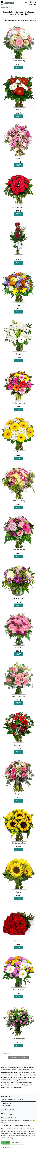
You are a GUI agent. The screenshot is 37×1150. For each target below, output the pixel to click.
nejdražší (33, 20)
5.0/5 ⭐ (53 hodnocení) (8, 1118)
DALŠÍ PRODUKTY (18, 1058)
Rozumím (6, 1142)
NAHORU (6, 1053)
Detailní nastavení (17, 1142)
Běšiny (11, 7)
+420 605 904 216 (8, 1110)
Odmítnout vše (7, 1147)
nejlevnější (24, 20)
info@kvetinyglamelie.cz (10, 1114)
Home (3, 7)
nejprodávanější (14, 20)
